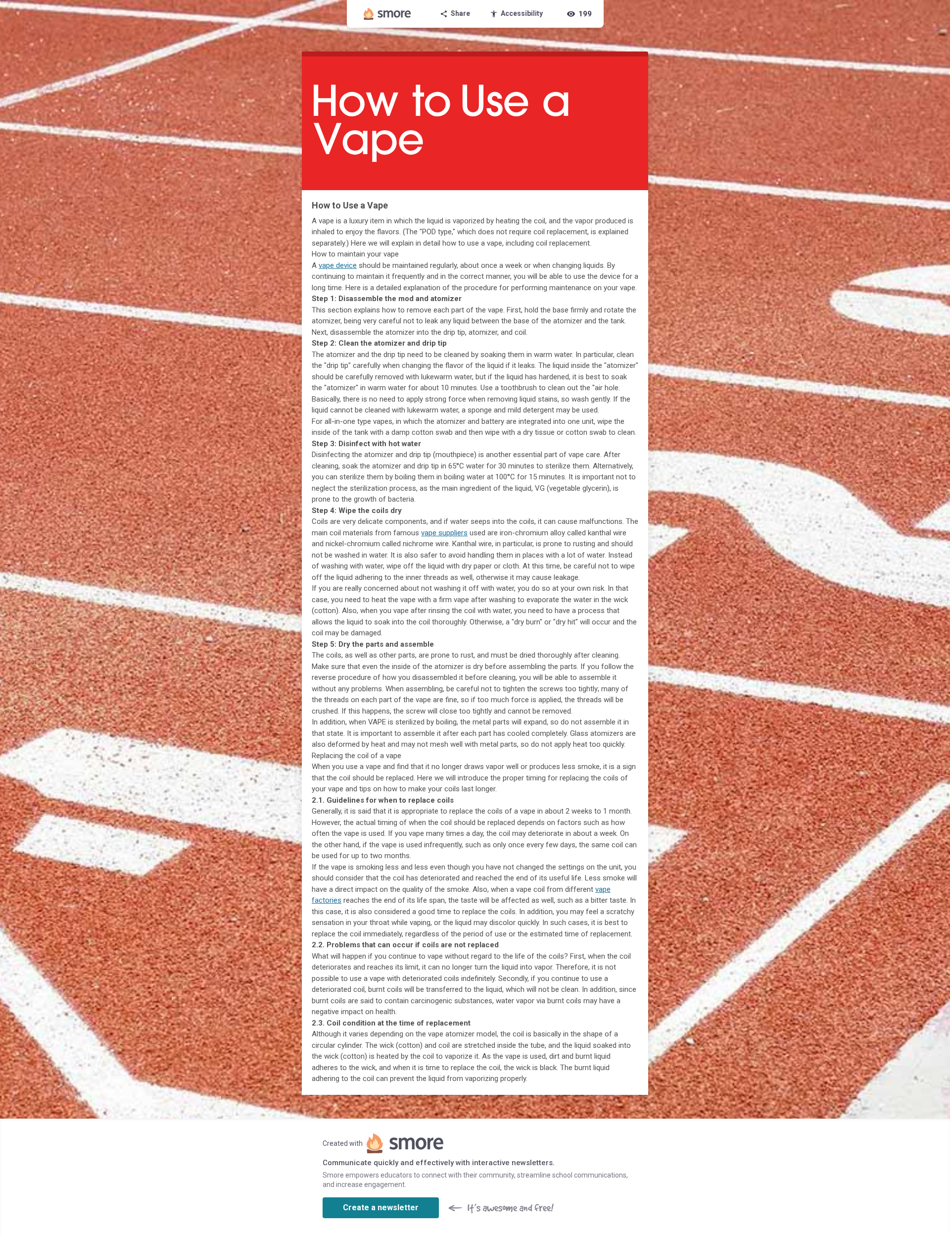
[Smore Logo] (387, 14)
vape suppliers (444, 532)
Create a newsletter (381, 1207)
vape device (338, 265)
